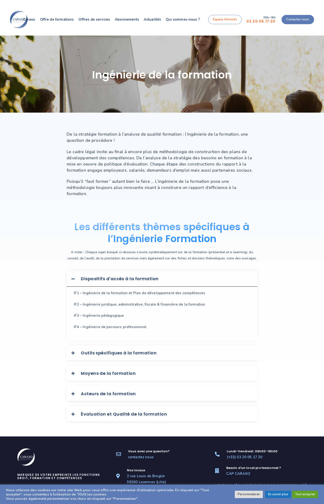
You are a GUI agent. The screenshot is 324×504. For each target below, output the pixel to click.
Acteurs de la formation (108, 394)
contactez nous (141, 457)
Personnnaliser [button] (249, 494)
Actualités (152, 19)
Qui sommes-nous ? (183, 19)
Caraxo (29, 19)
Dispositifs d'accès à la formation (119, 279)
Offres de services (94, 19)
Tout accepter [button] (305, 494)
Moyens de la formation (108, 373)
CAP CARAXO (238, 473)
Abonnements (127, 19)
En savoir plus (278, 494)
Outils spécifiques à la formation (119, 353)
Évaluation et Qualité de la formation (124, 414)
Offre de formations (57, 19)
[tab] (162, 279)
